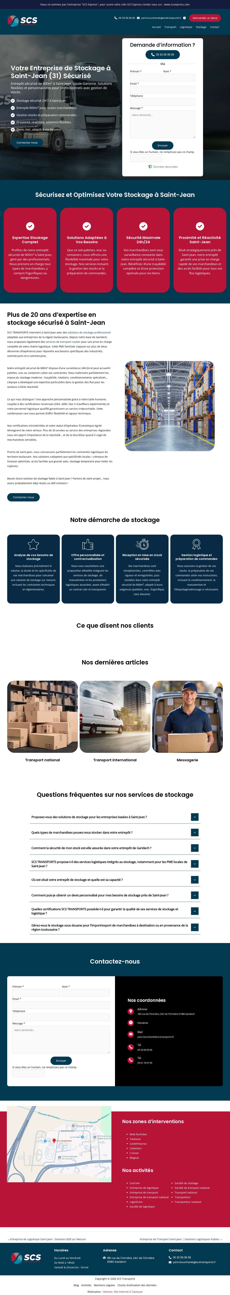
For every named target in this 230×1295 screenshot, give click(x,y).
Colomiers (136, 1148)
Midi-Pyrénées (138, 1134)
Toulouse (135, 1139)
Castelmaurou (138, 1143)
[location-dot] (131, 1011)
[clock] (131, 1022)
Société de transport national (192, 1188)
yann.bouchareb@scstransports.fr (155, 1036)
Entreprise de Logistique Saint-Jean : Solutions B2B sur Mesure (47, 1239)
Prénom (136, 71)
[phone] (130, 1047)
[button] (124, 18)
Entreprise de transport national (149, 1197)
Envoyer (163, 145)
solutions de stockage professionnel (89, 332)
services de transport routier (63, 341)
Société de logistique (142, 1206)
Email (134, 83)
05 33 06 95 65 (144, 1049)
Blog (76, 1285)
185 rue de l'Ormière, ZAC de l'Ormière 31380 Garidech (166, 1014)
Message (136, 108)
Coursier (135, 1183)
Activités (86, 1285)
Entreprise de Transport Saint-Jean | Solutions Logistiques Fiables (181, 1239)
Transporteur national (188, 1202)
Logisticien (136, 1202)
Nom (167, 71)
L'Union (134, 1153)
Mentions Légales (104, 1285)
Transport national (186, 1192)
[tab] (115, 817)
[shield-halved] (150, 166)
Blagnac (134, 1157)
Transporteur (183, 1197)
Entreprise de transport (144, 1192)
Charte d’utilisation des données (137, 1285)
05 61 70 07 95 (144, 1062)
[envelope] (130, 1034)
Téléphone (136, 96)
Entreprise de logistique (144, 1188)
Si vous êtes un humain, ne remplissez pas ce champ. (162, 152)
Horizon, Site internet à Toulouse (122, 1291)
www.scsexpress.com (177, 4)
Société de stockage (186, 1183)
